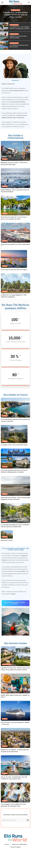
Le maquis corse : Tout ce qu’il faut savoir (14, 445)
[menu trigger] (2, 2)
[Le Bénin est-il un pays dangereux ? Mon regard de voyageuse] (15, 283)
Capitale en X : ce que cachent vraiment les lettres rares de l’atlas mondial (15, 14)
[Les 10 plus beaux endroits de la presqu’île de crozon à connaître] (15, 408)
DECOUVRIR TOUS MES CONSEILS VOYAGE (14, 603)
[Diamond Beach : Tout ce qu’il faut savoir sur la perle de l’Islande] (15, 178)
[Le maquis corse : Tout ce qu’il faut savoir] (14, 434)
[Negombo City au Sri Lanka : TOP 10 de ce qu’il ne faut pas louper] (15, 151)
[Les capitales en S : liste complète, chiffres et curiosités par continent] (4, 27)
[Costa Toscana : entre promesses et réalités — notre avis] (15, 711)
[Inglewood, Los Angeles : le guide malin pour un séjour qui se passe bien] (15, 738)
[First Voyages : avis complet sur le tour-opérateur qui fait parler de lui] (15, 793)
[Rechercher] (29, 2)
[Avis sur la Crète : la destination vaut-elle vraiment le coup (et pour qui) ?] (15, 765)
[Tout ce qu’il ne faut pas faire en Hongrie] (14, 259)
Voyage (5, 159)
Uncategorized (15, 10)
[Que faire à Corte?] (7, 534)
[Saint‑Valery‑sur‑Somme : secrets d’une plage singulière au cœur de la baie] (15, 486)
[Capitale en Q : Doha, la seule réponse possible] (4, 36)
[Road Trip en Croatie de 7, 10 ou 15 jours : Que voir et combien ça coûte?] (15, 205)
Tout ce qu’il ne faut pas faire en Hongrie (14, 269)
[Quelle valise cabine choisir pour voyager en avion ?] (15, 683)
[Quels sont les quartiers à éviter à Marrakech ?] (15, 233)
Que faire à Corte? (7, 540)
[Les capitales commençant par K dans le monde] (4, 45)
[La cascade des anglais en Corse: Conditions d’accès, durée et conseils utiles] (15, 513)
